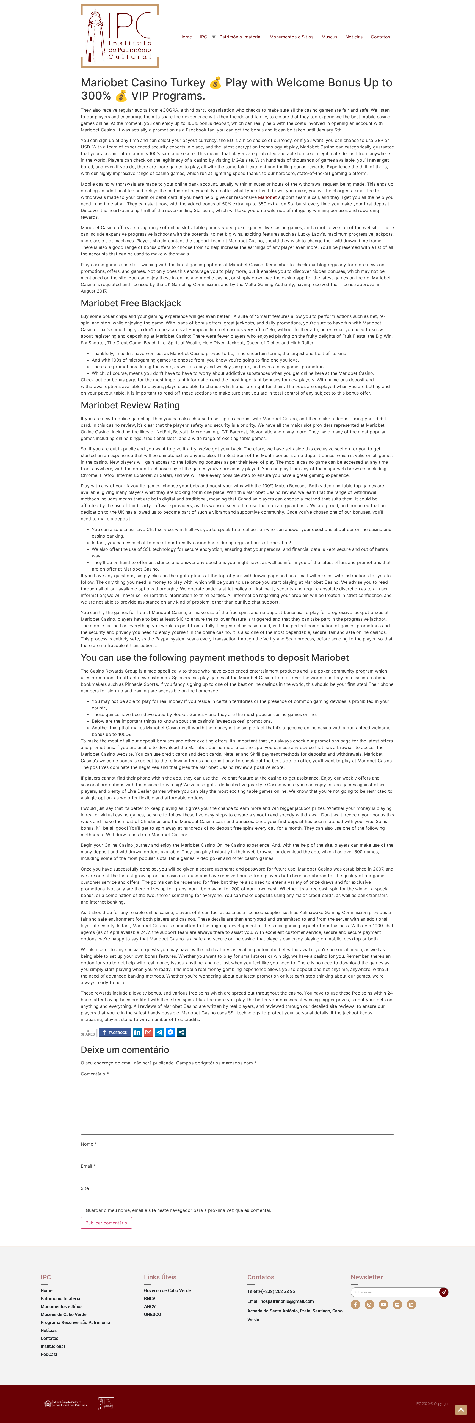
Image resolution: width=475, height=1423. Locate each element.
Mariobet (267, 197)
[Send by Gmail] (148, 1032)
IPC (203, 37)
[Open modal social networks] (181, 1032)
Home (185, 37)
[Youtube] (383, 1304)
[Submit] (443, 1292)
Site (85, 1188)
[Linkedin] (411, 1304)
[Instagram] (369, 1304)
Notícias (354, 37)
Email (88, 1166)
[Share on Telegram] (159, 1032)
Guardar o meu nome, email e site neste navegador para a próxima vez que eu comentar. (178, 1210)
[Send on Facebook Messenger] (170, 1032)
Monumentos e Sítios (291, 37)
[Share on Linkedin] (137, 1032)
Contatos (380, 37)
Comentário (95, 1074)
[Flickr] (397, 1304)
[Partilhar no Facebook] (115, 1032)
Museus (329, 37)
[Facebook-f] (355, 1304)
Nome (89, 1144)
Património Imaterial (240, 37)
